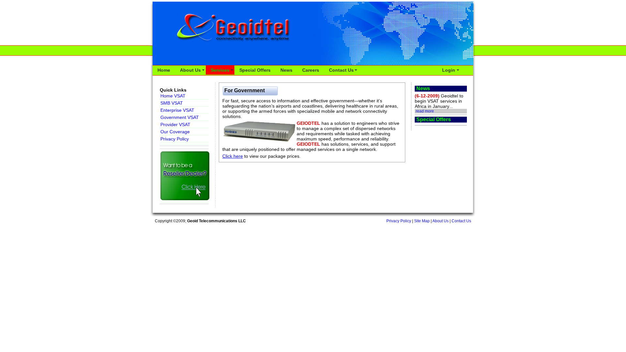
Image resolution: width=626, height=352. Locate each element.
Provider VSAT (175, 124)
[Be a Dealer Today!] (184, 176)
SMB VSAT (171, 103)
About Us (190, 70)
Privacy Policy (174, 138)
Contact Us (341, 70)
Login (448, 70)
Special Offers (255, 70)
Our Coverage (175, 131)
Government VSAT (179, 117)
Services (220, 70)
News (286, 70)
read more (425, 111)
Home (163, 70)
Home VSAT (173, 95)
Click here (232, 156)
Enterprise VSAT (177, 110)
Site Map (422, 221)
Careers (310, 70)
